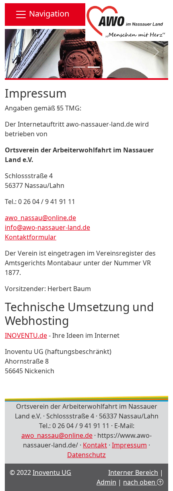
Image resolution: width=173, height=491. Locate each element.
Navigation (48, 13)
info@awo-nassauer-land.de (47, 227)
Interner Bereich (133, 472)
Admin (106, 482)
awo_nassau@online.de (40, 217)
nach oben (140, 482)
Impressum (129, 445)
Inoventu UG (52, 472)
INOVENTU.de (26, 335)
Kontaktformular (30, 237)
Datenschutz (86, 454)
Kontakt (95, 445)
